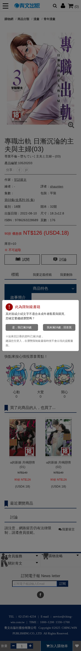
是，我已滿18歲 (22, 327)
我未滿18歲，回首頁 (59, 327)
